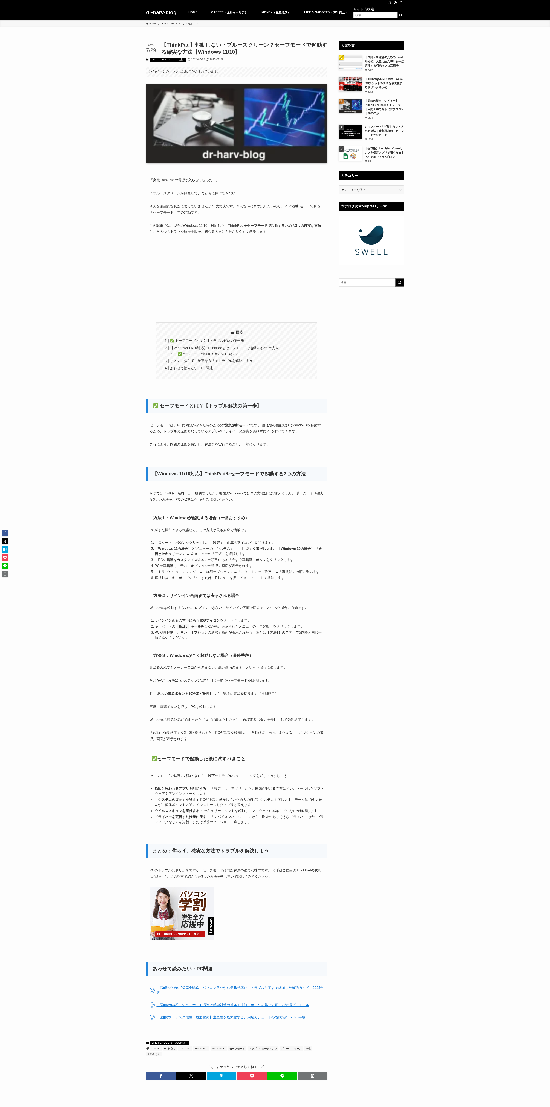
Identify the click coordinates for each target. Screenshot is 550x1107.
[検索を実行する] (400, 15)
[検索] (401, 2)
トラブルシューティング (263, 1048)
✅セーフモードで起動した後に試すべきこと (208, 354)
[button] (161, 1076)
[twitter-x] (390, 2)
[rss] (395, 2)
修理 (308, 1048)
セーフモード (237, 1048)
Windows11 (219, 1048)
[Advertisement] (237, 279)
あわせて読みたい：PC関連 (191, 368)
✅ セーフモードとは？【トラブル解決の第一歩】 (209, 340)
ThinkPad (185, 1048)
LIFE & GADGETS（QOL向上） (168, 59)
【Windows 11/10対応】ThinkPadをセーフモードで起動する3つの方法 (224, 348)
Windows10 (201, 1048)
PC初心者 (170, 1048)
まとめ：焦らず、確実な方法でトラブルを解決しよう (211, 361)
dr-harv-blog (161, 12)
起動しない (154, 1054)
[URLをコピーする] (312, 1076)
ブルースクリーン (291, 1048)
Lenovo (155, 1048)
